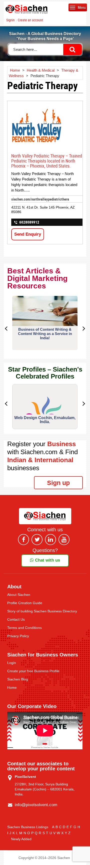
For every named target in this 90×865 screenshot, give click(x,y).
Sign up (58, 482)
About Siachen (18, 595)
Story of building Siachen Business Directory (42, 611)
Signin (10, 20)
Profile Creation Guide (24, 603)
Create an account (30, 20)
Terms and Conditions (24, 628)
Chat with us (47, 560)
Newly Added (21, 839)
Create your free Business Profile (33, 671)
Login (11, 663)
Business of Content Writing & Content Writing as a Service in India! (45, 333)
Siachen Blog (17, 679)
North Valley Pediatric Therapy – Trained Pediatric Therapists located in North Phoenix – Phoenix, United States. (46, 161)
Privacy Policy (18, 636)
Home (12, 687)
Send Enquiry (27, 234)
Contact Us (16, 619)
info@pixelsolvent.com (36, 804)
